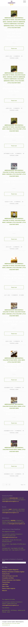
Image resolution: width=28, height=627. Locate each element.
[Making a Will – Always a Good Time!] (14, 354)
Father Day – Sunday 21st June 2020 (14, 321)
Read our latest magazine (8, 588)
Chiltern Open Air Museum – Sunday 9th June (14, 88)
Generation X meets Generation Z (14, 181)
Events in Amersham (19, 21)
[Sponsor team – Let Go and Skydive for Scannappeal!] (14, 14)
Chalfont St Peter (8, 19)
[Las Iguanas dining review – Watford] (14, 443)
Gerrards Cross (9, 25)
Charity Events (6, 574)
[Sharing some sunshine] (14, 214)
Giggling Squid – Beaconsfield (14, 412)
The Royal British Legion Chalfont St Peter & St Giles (14, 275)
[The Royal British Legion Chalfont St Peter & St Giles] (14, 259)
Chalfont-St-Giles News (10, 360)
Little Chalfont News (14, 27)
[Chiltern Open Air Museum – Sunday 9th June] (14, 69)
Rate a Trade (5, 586)
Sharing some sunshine (14, 228)
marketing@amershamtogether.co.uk (10, 501)
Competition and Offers (8, 578)
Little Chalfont (19, 25)
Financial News (6, 582)
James (22, 295)
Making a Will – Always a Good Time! (14, 367)
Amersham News (9, 17)
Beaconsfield (19, 17)
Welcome (4, 590)
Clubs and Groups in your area (10, 576)
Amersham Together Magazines (10, 569)
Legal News (21, 360)
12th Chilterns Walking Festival (14, 135)
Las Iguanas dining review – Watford (14, 455)
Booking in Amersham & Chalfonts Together (13, 571)
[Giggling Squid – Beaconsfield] (14, 400)
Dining (19, 406)
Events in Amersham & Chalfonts (14, 23)
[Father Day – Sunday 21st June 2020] (14, 306)
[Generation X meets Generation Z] (14, 166)
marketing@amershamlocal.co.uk (9, 537)
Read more (14, 48)
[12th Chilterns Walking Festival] (14, 121)
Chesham (9, 21)
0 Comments (17, 56)
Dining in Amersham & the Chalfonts (11, 580)
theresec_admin (14, 58)
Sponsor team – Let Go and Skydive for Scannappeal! (14, 34)
